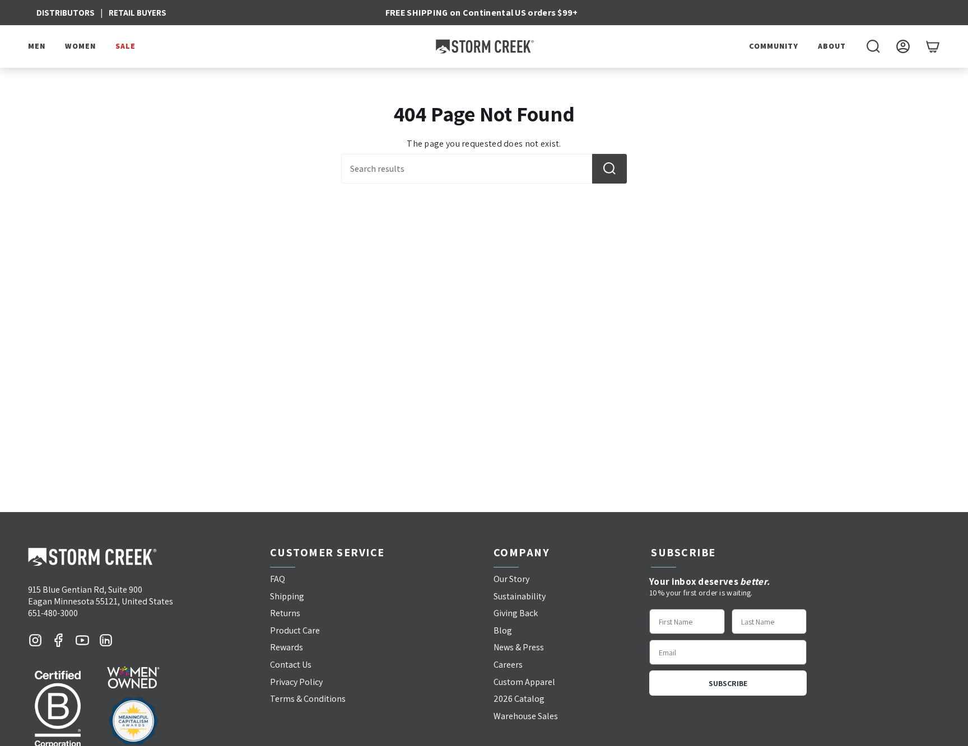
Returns (285, 613)
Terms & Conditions (308, 699)
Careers (508, 664)
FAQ (277, 579)
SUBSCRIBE (728, 683)
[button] (38, 46)
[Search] (609, 169)
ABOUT (832, 46)
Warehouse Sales (526, 716)
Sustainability (520, 596)
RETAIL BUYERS (137, 12)
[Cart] (932, 46)
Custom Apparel (524, 682)
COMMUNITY (773, 46)
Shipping (287, 596)
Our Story (511, 579)
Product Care (295, 630)
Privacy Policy (296, 682)
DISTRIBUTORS (65, 12)
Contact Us (290, 664)
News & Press (519, 647)
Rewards (286, 647)
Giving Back (516, 613)
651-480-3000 (53, 613)
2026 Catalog (519, 699)
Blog (503, 630)
